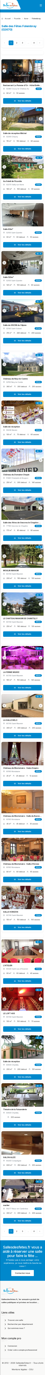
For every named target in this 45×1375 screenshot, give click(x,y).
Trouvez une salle (15, 1320)
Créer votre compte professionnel (22, 1350)
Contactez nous (22, 1273)
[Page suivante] (40, 42)
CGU (31, 1369)
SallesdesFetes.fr (24, 1363)
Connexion (12, 1346)
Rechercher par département (20, 1324)
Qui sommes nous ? (16, 1328)
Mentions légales (19, 1369)
